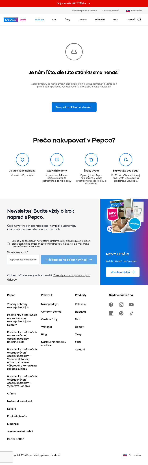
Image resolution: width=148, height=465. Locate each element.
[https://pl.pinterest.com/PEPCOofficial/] (122, 313)
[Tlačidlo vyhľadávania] (139, 19)
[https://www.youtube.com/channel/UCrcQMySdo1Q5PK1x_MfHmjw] (132, 304)
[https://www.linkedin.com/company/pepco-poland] (112, 313)
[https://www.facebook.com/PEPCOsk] (112, 304)
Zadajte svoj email (17, 252)
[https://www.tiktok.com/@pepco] (132, 313)
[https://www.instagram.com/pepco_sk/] (122, 304)
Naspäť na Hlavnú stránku (74, 107)
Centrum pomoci (111, 10)
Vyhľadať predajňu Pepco (84, 10)
